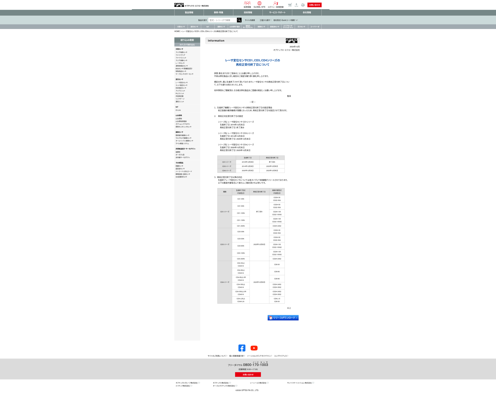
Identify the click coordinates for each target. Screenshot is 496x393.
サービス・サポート (277, 12)
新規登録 (280, 7)
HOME (177, 31)
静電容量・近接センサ (183, 174)
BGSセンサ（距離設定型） (184, 68)
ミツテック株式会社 (183, 385)
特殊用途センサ (181, 71)
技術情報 (248, 12)
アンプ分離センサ (181, 60)
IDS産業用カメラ (181, 177)
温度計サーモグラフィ (248, 27)
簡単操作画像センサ (182, 135)
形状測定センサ (181, 88)
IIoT (208, 26)
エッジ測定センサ (181, 85)
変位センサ (194, 26)
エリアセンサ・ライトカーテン (288, 27)
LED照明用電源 (181, 121)
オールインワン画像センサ (184, 141)
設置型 (178, 152)
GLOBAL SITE (259, 7)
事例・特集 (218, 12)
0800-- (255, 364)
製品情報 (189, 12)
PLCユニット (180, 93)
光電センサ (181, 26)
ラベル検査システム (182, 143)
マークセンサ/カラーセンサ (184, 74)
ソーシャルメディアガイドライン (259, 355)
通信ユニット (180, 101)
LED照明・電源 (235, 26)
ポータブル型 (180, 155)
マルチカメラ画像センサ (183, 138)
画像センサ (221, 26)
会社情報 (307, 12)
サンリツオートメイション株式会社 (299, 382)
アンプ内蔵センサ (181, 52)
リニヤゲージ (180, 99)
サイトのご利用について (217, 355)
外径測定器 (179, 96)
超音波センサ (274, 26)
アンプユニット (180, 91)
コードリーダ (314, 26)
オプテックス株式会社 (220, 382)
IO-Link (178, 110)
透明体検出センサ (182, 66)
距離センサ (261, 26)
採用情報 (247, 7)
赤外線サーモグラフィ (183, 157)
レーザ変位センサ (182, 82)
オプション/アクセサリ (183, 124)
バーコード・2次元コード (184, 171)
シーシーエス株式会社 (258, 382)
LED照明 (179, 118)
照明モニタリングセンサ (183, 127)
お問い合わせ (314, 4)
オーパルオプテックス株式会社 (224, 385)
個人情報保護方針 (236, 355)
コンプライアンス (280, 355)
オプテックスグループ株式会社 (186, 382)
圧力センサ (301, 26)
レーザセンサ (180, 63)
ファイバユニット (181, 58)
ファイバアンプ (180, 55)
